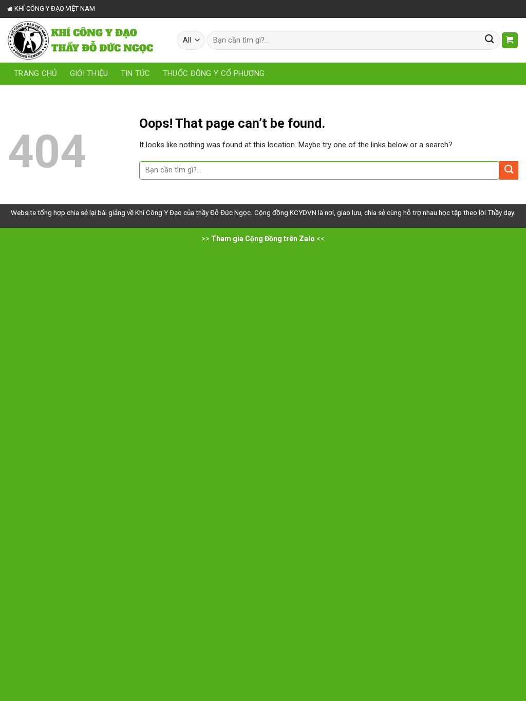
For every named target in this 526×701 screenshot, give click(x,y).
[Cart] (510, 40)
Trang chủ (36, 73)
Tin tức (136, 73)
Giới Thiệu (89, 73)
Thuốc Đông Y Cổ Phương (214, 73)
